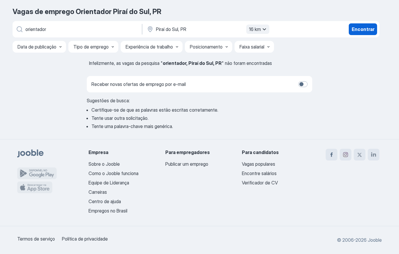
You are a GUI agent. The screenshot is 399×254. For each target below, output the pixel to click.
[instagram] (345, 154)
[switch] (303, 84)
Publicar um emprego (186, 164)
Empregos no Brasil (108, 211)
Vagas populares (258, 164)
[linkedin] (373, 154)
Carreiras (98, 192)
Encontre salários (259, 173)
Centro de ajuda (105, 201)
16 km (255, 29)
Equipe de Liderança (109, 183)
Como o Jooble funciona (113, 173)
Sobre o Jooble (104, 164)
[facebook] (331, 154)
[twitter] (359, 154)
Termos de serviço (36, 239)
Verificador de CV (260, 183)
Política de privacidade (85, 239)
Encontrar (363, 29)
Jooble (375, 240)
